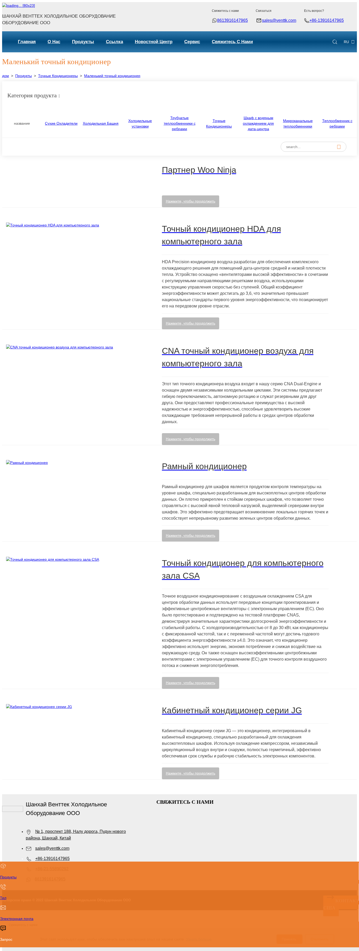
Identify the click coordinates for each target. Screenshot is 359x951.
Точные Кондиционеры (58, 76)
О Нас (54, 41)
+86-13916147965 (326, 20)
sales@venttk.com (279, 20)
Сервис (192, 41)
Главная (27, 41)
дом (5, 76)
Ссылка (114, 41)
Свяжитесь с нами (232, 41)
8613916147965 (232, 20)
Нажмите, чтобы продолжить (190, 201)
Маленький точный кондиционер (112, 76)
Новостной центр (153, 41)
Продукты (83, 41)
